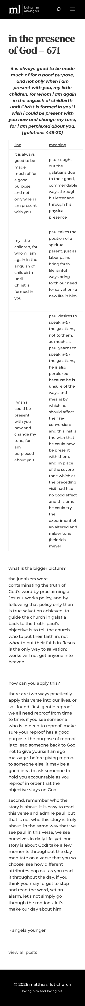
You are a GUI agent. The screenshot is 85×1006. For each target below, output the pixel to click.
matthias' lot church (50, 984)
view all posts (22, 952)
